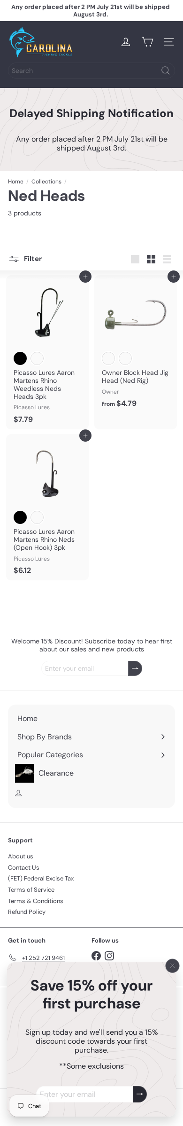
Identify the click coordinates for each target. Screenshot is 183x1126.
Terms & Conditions (35, 901)
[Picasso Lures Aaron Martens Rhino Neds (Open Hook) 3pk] (47, 507)
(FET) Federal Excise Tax (41, 878)
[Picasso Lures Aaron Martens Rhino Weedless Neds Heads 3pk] (47, 352)
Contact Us (23, 868)
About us (20, 856)
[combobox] (91, 71)
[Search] (165, 71)
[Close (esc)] (173, 966)
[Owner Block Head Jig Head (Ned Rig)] (135, 344)
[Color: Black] (20, 358)
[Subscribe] (140, 1094)
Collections (46, 181)
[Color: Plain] (125, 358)
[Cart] (147, 42)
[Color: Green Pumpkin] (37, 358)
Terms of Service (31, 890)
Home (15, 181)
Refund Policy (27, 912)
